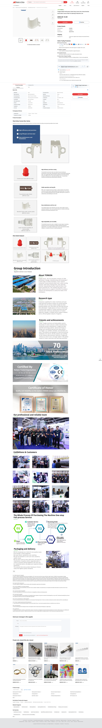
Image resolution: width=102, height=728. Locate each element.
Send (21, 635)
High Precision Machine (35, 712)
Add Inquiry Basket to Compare (34, 44)
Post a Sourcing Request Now (42, 635)
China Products (30, 720)
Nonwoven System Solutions (55, 691)
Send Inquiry (65, 22)
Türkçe (72, 721)
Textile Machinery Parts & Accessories (41, 7)
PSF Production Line (73, 695)
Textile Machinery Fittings (52, 706)
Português (33, 721)
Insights (78, 720)
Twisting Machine (73, 693)
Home (14, 7)
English (26, 721)
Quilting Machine (15, 693)
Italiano (46, 721)
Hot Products (25, 720)
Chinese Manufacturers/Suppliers (38, 720)
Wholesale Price (52, 720)
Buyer (65, 5)
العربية (57, 721)
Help (70, 5)
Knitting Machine (34, 693)
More (14, 716)
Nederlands (53, 721)
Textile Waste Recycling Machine (75, 691)
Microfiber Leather (35, 695)
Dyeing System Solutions (17, 695)
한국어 (60, 721)
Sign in (88, 2)
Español (29, 721)
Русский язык (42, 721)
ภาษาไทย (68, 721)
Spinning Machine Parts (42, 706)
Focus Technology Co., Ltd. (44, 723)
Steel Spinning (81, 712)
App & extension (76, 5)
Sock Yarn (52, 693)
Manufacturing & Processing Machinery (21, 7)
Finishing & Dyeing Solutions (55, 695)
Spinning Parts (64, 712)
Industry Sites (58, 720)
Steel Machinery (26, 712)
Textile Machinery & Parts (31, 7)
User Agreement (57, 723)
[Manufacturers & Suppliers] (18, 2)
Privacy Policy (67, 723)
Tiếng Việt (75, 721)
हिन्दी (65, 721)
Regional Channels (63, 720)
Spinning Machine (16, 706)
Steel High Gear (56, 712)
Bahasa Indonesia (80, 721)
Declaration (62, 723)
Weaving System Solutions (36, 691)
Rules (88, 5)
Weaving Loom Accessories (62, 706)
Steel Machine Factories (17, 712)
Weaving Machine (33, 706)
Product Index (69, 720)
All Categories (16, 5)
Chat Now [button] (82, 22)
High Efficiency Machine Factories (46, 712)
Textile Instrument (25, 706)
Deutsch (49, 721)
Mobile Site (74, 720)
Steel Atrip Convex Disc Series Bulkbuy (28, 714)
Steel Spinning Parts (17, 714)
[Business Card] (87, 89)
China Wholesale (46, 720)
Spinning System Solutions (17, 691)
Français (37, 721)
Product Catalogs (28, 689)
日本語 (63, 721)
